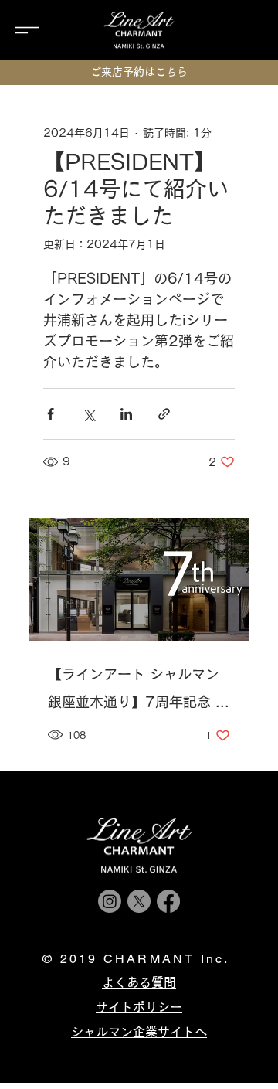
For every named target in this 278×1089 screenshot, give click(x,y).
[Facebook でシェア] (50, 414)
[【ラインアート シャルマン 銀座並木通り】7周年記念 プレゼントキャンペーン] (139, 579)
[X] (139, 901)
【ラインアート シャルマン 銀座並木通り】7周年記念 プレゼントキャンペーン (138, 691)
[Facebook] (168, 901)
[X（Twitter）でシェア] (88, 414)
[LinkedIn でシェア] (126, 414)
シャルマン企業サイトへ (139, 1032)
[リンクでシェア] (164, 414)
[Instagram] (109, 901)
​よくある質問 (139, 982)
